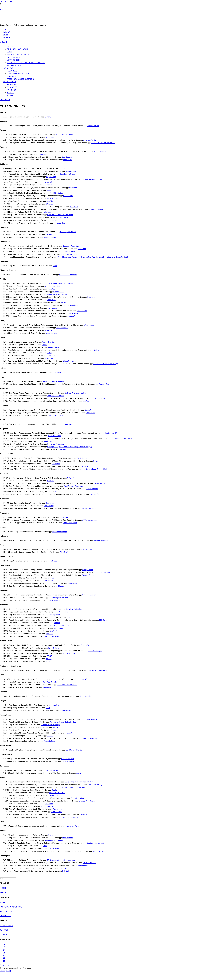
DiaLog (49, 353)
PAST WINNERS (13, 57)
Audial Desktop (50, 237)
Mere (49, 190)
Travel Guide (85, 814)
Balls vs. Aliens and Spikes (75, 393)
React (44, 345)
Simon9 (48, 117)
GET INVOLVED (9, 82)
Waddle (58, 492)
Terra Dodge (52, 308)
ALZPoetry (54, 561)
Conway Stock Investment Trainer (59, 283)
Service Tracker (67, 759)
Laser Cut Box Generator (66, 135)
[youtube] (4, 955)
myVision (56, 705)
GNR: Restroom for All (93, 179)
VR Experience (72, 313)
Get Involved (82, 311)
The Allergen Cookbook (59, 598)
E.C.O (63, 868)
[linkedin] (4, 961)
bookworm (67, 160)
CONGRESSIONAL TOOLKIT (18, 74)
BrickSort (50, 481)
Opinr (45, 846)
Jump (78, 773)
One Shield (50, 137)
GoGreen (51, 356)
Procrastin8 (91, 297)
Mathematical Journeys (50, 725)
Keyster (63, 449)
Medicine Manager (59, 532)
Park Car (49, 634)
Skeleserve (72, 583)
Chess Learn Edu (77, 798)
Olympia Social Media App (56, 294)
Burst (95, 461)
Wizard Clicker (93, 126)
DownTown (51, 300)
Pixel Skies (49, 358)
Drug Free (64, 517)
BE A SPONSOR (6, 926)
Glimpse (61, 586)
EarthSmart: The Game (75, 750)
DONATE (6, 38)
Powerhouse (83, 865)
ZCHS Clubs (60, 373)
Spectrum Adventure (71, 246)
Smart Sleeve (98, 851)
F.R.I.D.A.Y (64, 552)
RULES (9, 52)
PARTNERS (11, 90)
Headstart (68, 424)
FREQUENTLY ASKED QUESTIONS (20, 79)
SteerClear (58, 628)
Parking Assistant (52, 636)
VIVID (69, 617)
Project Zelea (59, 223)
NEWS (5, 35)
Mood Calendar (47, 806)
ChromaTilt (71, 316)
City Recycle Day (102, 384)
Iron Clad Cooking (95, 785)
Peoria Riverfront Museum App (105, 364)
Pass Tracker (70, 251)
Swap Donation (86, 696)
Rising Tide (52, 835)
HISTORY (3, 892)
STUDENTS (8, 46)
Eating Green (87, 570)
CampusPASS (99, 483)
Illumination (86, 466)
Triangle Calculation (53, 770)
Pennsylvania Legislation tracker (63, 722)
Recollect (73, 188)
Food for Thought (95, 651)
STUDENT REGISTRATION (17, 49)
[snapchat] (4, 944)
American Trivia (89, 140)
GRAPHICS (11, 76)
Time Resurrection (89, 509)
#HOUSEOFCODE (14, 65)
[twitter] (4, 953)
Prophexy (55, 730)
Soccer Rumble (69, 653)
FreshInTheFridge (101, 540)
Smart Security (54, 600)
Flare (48, 708)
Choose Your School (87, 801)
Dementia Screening (55, 444)
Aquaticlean (74, 305)
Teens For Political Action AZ (103, 143)
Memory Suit (71, 171)
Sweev (50, 736)
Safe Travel (54, 848)
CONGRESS (8, 68)
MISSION (3, 888)
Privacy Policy (5, 971)
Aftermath (74, 207)
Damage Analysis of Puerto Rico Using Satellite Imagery (69, 447)
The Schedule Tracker (57, 415)
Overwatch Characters (68, 275)
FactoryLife (94, 494)
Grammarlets (58, 292)
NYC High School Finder (60, 625)
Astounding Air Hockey (54, 840)
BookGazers (67, 157)
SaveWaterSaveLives (51, 682)
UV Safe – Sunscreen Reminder (60, 215)
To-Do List (50, 234)
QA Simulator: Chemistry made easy (61, 860)
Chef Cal (48, 330)
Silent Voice (63, 612)
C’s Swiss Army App (91, 719)
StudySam (50, 204)
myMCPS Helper (54, 436)
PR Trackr (49, 804)
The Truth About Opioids (67, 685)
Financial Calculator (57, 793)
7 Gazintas (54, 795)
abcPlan (69, 169)
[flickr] (4, 958)
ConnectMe (68, 196)
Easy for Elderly (97, 209)
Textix (54, 790)
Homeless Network (67, 174)
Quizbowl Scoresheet (95, 843)
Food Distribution (56, 193)
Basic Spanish (54, 615)
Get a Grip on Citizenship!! (96, 469)
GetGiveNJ (48, 581)
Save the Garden (89, 595)
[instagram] (4, 950)
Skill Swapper (104, 620)
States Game (56, 812)
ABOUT (6, 29)
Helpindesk (47, 212)
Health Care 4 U (111, 433)
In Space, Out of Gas (68, 232)
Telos (55, 266)
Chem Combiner (69, 361)
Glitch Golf (71, 478)
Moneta (70, 733)
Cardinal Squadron (52, 286)
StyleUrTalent (86, 645)
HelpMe (57, 623)
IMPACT (6, 32)
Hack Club (57, 727)
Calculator (56, 464)
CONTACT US (5, 916)
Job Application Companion (121, 438)
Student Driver (53, 347)
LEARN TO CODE (13, 60)
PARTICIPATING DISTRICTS (18, 55)
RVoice (63, 302)
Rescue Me (90, 413)
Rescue (54, 220)
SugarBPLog (51, 177)
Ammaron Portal (73, 826)
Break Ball (48, 441)
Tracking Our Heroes (55, 396)
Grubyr (96, 350)
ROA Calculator (100, 152)
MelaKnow (66, 710)
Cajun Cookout (91, 410)
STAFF (2, 902)
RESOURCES (12, 71)
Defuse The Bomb (70, 523)
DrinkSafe (52, 578)
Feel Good (82, 249)
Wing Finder (89, 325)
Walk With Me (83, 458)
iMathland (47, 687)
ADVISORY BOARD (7, 911)
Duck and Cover (89, 863)
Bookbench (51, 661)
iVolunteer (51, 289)
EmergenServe (88, 575)
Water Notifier (52, 198)
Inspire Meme (67, 838)
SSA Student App (90, 738)
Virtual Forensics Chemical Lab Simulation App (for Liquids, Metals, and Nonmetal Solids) (93, 257)
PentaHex (64, 217)
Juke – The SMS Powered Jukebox (79, 782)
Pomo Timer (48, 506)
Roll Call (65, 871)
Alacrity (49, 659)
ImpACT (84, 679)
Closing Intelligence (70, 817)
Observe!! (48, 182)
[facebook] (4, 947)
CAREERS (4, 930)
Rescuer (50, 185)
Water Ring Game (49, 342)
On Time (50, 201)
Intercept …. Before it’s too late (72, 787)
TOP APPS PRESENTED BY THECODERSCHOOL (26, 63)
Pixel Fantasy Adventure (73, 486)
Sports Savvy (51, 503)
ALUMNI (10, 95)
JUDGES (10, 93)
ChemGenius (72, 254)
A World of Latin (58, 809)
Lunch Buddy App (103, 572)
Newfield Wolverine (74, 609)
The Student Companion (97, 670)
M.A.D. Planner (92, 489)
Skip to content (6, 1)
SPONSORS (11, 84)
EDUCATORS (12, 87)
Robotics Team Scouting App (55, 381)
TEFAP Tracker (62, 328)
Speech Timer (53, 648)
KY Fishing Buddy (98, 398)
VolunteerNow (51, 333)
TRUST (49, 656)
